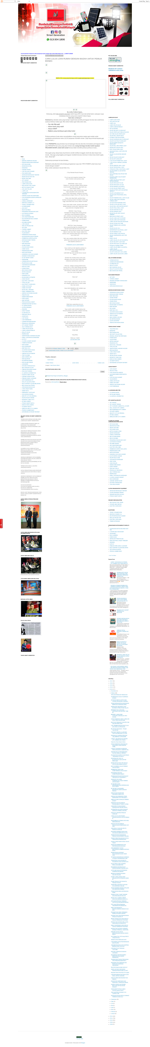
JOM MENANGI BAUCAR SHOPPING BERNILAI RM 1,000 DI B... (120, 945)
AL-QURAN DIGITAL (27, 305)
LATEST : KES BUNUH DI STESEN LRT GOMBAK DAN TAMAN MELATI (119, 562)
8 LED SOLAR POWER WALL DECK (118, 160)
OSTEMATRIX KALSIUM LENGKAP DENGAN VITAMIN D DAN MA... (119, 810)
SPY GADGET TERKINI (27, 325)
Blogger (83, 1042)
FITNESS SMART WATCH (28, 403)
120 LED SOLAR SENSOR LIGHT (118, 202)
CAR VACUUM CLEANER (28, 171)
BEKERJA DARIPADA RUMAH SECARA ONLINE (118, 874)
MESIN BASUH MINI (27, 166)
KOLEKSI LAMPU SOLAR (28, 374)
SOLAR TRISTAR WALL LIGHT (117, 167)
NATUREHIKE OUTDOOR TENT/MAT (31, 412)
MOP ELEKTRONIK (26, 252)
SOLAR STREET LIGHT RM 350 (117, 233)
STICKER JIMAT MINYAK (116, 504)
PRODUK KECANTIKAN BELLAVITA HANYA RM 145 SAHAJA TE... (119, 922)
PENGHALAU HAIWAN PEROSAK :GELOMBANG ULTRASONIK (119, 736)
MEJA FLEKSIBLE (26, 209)
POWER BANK (25, 220)
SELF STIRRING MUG (27, 327)
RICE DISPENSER (26, 346)
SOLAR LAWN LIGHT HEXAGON (117, 219)
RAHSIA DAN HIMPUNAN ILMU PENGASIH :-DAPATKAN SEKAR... (120, 982)
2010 (111, 1020)
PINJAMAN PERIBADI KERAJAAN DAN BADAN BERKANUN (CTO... (119, 832)
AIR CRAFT (25, 208)
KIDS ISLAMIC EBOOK (27, 362)
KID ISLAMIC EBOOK (115, 394)
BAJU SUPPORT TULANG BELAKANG (31, 383)
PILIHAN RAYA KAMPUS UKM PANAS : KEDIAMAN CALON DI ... (120, 756)
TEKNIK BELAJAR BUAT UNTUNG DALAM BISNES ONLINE (119, 885)
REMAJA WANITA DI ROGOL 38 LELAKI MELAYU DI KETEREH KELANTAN (122, 643)
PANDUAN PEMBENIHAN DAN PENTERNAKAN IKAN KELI (118, 845)
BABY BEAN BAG (26, 243)
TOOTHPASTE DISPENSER (28, 264)
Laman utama (75, 362)
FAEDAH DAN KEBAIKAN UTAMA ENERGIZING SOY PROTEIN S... (119, 797)
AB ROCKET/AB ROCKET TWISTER (30, 175)
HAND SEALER (26, 279)
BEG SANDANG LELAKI (28, 367)
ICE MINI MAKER (26, 206)
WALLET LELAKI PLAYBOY (28, 381)
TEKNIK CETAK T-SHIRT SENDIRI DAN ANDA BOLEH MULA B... (119, 895)
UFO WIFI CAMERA (114, 411)
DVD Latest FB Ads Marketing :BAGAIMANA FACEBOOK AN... (119, 905)
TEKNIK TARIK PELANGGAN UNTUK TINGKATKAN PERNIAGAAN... (120, 839)
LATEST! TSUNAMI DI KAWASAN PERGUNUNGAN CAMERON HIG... (120, 749)
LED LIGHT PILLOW (27, 189)
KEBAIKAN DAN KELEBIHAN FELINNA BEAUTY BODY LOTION (119, 803)
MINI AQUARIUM (26, 358)
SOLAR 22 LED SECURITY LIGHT (118, 204)
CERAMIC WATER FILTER (28, 376)
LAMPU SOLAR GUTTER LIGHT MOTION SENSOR (117, 180)
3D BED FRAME (26, 245)
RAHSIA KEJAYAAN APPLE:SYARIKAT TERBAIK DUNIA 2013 (120, 996)
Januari (113, 1013)
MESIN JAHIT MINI (26, 178)
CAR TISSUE (25, 318)
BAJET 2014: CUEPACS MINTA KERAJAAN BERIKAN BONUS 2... (119, 898)
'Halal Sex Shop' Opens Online (118, 742)
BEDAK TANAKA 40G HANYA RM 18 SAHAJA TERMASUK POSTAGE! (119, 919)
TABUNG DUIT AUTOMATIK (28, 353)
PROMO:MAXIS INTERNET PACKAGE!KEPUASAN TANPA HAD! (119, 854)
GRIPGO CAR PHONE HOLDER (29, 293)
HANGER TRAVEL (26, 169)
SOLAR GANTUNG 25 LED (116, 209)
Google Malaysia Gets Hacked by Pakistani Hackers (119, 882)
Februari (113, 1011)
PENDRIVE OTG (26, 275)
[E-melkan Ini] (71, 348)
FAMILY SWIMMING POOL (28, 291)
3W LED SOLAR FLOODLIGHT (117, 157)
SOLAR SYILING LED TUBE (116, 223)
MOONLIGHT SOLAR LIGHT (116, 147)
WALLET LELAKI (26, 332)
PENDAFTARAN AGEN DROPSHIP (30, 162)
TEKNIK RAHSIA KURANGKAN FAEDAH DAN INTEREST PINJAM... (120, 835)
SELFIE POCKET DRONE (28, 397)
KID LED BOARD (114, 128)
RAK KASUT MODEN (27, 371)
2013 (111, 689)
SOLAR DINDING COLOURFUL (117, 186)
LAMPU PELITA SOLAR (27, 328)
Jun (112, 1003)
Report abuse (63, 382)
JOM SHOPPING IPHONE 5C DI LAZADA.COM (118, 993)
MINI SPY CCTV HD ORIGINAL (29, 396)
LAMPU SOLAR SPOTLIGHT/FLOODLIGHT (116, 249)
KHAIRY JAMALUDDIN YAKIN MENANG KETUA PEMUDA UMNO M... (120, 878)
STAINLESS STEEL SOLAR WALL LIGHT (119, 169)
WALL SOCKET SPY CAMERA (117, 407)
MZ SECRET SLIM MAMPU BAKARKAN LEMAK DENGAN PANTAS (119, 790)
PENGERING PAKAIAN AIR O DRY (30, 211)
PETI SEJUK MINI (26, 164)
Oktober (113, 693)
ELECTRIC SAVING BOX (115, 506)
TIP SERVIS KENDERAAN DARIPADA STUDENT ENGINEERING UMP (120, 858)
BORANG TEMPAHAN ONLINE (29, 160)
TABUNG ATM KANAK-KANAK (29, 369)
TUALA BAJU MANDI (27, 351)
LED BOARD (25, 364)
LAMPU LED (25, 191)
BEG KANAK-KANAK (115, 303)
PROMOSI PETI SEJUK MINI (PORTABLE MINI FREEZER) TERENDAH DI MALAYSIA (122, 574)
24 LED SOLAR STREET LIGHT (117, 188)
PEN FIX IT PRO (26, 266)
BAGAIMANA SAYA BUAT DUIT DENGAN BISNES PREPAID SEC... (120, 867)
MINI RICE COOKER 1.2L (116, 514)
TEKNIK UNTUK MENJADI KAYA (118, 939)
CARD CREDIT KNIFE (27, 389)
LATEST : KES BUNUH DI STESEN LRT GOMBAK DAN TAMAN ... (119, 739)
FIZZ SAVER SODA (26, 173)
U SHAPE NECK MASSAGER (117, 531)
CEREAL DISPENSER (27, 201)
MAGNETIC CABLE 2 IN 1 (28, 399)
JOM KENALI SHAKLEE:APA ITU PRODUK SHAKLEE (118, 829)
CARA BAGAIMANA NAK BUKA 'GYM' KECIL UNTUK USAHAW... (120, 975)
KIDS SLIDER (25, 344)
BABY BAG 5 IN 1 (26, 348)
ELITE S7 (24, 339)
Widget (114, 555)
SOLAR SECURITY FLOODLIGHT (118, 130)
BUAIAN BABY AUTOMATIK (28, 277)
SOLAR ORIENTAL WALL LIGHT (117, 165)
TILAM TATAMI (25, 241)
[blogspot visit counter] (79, 1037)
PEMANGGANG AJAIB (27, 250)
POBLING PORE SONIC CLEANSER (118, 546)
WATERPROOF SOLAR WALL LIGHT (118, 230)
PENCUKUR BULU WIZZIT (28, 302)
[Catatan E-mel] (68, 348)
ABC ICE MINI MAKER (115, 436)
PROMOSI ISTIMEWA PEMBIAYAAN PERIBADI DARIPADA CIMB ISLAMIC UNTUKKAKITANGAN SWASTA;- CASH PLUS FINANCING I (119, 587)
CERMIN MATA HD (114, 260)
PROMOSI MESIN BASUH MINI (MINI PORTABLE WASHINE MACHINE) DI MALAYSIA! (123, 620)
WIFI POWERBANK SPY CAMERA (118, 409)
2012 (111, 1016)
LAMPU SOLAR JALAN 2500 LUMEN (118, 253)
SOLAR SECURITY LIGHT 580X (117, 241)
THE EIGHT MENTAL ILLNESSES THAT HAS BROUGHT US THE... (119, 733)
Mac (112, 1009)
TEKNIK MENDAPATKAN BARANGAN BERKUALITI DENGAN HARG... (120, 704)
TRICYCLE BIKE (26, 355)
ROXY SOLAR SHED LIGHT (116, 149)
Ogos (112, 1001)
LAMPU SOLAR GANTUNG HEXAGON (119, 221)
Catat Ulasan (50, 359)
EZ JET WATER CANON (27, 257)
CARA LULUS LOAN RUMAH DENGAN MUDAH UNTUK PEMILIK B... (120, 817)
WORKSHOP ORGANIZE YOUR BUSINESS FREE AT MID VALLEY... (120, 707)
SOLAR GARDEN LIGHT (115, 211)
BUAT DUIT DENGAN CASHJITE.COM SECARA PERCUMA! (120, 723)
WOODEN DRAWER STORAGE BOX (118, 280)
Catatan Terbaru (49, 362)
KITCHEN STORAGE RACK (28, 365)
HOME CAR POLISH (27, 286)
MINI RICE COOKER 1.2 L (28, 202)
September (114, 999)
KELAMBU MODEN (26, 222)
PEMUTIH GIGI (25, 295)
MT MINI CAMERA (26, 401)
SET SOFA (24, 227)
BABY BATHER (25, 300)
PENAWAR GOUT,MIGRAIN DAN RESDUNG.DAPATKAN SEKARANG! (119, 964)
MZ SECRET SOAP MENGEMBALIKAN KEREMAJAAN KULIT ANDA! (120, 785)
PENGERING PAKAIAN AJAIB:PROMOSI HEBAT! (117, 773)
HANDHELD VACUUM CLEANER (30, 254)
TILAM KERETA (25, 233)
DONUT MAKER (26, 311)
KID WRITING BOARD (27, 360)
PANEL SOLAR (113, 238)
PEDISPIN (24, 309)
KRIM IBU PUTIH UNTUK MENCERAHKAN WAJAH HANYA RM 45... (119, 933)
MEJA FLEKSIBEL (114, 438)
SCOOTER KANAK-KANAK (28, 350)
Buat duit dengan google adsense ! (119, 967)
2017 (111, 681)
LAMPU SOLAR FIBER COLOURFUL (118, 247)
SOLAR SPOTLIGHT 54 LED (116, 183)
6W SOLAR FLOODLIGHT (116, 159)
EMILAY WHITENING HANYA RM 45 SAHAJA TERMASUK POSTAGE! (119, 926)
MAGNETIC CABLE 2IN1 (115, 357)
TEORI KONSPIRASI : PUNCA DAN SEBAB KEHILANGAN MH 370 (122, 600)
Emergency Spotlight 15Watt (116, 245)
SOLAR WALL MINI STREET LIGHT (118, 145)
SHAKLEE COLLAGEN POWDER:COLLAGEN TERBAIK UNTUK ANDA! (119, 781)
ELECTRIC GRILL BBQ (115, 447)
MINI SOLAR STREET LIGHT (116, 216)
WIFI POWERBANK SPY (28, 380)
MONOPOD (25, 168)
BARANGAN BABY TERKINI (28, 240)
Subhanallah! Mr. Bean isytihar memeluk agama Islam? (118, 989)
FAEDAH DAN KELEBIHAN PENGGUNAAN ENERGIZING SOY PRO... (120, 825)
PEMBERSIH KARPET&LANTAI (29, 238)
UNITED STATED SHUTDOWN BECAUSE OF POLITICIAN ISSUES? (118, 986)
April (112, 1007)
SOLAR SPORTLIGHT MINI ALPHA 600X (119, 132)
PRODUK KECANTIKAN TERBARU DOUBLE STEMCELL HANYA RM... (120, 929)
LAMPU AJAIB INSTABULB (28, 330)
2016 (111, 683)
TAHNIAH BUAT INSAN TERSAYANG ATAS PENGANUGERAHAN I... (119, 960)
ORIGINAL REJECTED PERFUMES (30, 195)
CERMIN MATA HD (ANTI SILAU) (30, 261)
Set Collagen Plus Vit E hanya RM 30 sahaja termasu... (120, 937)
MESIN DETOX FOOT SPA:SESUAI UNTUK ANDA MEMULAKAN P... (119, 763)
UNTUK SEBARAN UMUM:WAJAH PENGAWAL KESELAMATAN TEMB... (119, 745)
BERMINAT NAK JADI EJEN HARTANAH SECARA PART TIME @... (119, 711)
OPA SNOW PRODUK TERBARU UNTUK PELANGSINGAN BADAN (119, 901)
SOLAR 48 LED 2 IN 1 (115, 228)
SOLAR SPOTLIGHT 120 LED (117, 184)
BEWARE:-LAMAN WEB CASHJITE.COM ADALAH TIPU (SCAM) (119, 716)
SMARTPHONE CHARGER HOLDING (31, 335)
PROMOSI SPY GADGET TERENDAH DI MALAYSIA (123, 611)
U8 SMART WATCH (26, 406)
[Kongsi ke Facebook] (76, 348)
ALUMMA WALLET (114, 263)
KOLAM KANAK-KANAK (27, 247)
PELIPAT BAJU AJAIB (27, 263)
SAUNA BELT (25, 199)
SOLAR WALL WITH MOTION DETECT (119, 206)
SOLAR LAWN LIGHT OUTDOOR (117, 218)
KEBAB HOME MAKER (27, 296)
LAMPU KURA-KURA (27, 183)
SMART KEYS (25, 390)
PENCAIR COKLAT (26, 314)
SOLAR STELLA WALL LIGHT (117, 208)
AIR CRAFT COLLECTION (116, 334)
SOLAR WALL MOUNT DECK (117, 135)
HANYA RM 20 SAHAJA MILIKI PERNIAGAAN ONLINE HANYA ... (119, 807)
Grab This (111, 555)
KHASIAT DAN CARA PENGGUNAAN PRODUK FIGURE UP (120, 916)
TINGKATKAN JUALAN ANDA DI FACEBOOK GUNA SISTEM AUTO (119, 861)
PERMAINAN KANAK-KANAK (29, 234)
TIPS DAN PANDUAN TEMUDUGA (119, 694)
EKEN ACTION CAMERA (28, 405)
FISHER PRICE (25, 268)
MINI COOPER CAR (27, 357)
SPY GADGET (25, 180)
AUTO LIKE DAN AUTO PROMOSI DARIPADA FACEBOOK (119, 871)
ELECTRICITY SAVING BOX (28, 284)
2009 (111, 1022)
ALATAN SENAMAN (26, 307)
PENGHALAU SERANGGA (28, 323)
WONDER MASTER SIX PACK (29, 303)
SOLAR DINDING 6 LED (115, 231)
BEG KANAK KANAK (27, 270)
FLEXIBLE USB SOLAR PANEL (117, 137)
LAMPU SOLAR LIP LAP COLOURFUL (119, 240)
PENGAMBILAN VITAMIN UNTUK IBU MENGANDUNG (120, 821)
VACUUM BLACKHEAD (27, 394)
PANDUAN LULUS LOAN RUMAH (75, 244)
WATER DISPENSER (115, 433)
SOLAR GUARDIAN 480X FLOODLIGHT (119, 139)
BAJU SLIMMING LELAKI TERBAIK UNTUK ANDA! (119, 767)
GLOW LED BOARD (114, 320)
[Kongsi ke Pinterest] (78, 348)
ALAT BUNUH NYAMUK (27, 213)
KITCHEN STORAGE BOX (116, 482)
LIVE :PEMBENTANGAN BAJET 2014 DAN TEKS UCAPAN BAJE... (120, 726)
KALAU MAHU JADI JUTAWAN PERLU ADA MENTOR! (118, 864)
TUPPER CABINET (26, 229)
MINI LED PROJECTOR (27, 225)
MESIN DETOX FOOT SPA (28, 176)
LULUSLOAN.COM (75, 339)
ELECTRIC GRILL (26, 231)
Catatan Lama (101, 362)
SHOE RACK (25, 316)
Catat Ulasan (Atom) (55, 365)
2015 (111, 685)
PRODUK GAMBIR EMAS (28, 410)
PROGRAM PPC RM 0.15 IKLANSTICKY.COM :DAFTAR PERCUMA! (118, 760)
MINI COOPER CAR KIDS (116, 317)
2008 (111, 1024)
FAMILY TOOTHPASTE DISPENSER (30, 337)
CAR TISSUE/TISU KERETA (116, 372)
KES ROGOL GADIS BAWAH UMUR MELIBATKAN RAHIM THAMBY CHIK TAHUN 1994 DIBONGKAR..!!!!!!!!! (119, 668)
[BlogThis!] (73, 348)
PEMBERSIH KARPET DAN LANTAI (118, 449)
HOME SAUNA (25, 249)
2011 (111, 1018)
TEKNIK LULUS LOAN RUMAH (66, 350)
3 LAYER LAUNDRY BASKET (29, 341)
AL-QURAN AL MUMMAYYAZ (29, 373)
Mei (112, 1005)
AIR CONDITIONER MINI (28, 217)
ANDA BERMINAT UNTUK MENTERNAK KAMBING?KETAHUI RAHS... (120, 849)
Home (23, 159)
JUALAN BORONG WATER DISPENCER (31, 197)
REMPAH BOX (25, 334)
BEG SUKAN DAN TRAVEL (28, 385)
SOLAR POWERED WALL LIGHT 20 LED (119, 197)
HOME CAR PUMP (26, 287)
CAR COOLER (25, 224)
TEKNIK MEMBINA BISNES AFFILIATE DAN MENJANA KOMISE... (120, 888)
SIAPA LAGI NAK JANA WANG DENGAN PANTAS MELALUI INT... (119, 970)
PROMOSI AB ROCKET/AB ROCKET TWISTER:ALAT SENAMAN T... (119, 777)
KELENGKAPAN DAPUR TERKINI (30, 236)
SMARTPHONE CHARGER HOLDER (118, 348)
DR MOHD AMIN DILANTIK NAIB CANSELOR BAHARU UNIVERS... (120, 700)
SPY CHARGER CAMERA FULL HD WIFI (119, 406)
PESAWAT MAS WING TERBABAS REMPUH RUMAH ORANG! (119, 913)
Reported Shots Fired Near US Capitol (120, 972)
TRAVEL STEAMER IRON (28, 204)
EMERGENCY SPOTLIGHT (28, 392)
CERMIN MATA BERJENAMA (29, 321)
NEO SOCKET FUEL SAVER (29, 185)
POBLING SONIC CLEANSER (29, 378)
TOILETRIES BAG (114, 329)
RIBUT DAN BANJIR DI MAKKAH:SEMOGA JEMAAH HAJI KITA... (119, 909)
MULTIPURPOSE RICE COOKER (30, 218)
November (113, 691)
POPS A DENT (25, 298)
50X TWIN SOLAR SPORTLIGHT (117, 134)
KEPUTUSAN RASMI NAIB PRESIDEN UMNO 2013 (117, 793)
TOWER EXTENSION (27, 342)
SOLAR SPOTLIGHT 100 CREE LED (118, 243)
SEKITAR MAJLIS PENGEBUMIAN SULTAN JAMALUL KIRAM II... (119, 752)
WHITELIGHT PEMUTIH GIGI (116, 538)
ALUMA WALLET (26, 312)
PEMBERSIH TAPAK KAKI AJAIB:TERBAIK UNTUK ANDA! (119, 770)
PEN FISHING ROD (26, 182)
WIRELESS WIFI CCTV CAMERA (30, 408)
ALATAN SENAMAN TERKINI (116, 492)
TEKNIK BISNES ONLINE (54, 350)
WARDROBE (25, 259)
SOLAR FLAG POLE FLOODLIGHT (118, 141)
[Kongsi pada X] (74, 348)
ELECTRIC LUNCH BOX (28, 280)
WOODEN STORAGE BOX (28, 256)
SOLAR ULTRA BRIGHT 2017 (117, 193)
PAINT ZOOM (25, 273)
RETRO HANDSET (26, 272)
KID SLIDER (113, 308)
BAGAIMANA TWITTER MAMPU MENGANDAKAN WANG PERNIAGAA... (118, 956)
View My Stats (79, 1038)
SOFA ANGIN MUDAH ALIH (28, 387)
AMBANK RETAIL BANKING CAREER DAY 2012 (123, 631)
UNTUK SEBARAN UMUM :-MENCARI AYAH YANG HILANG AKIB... (120, 719)
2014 (111, 687)
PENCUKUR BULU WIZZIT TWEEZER (119, 540)
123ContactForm (55, 382)
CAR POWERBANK (26, 319)
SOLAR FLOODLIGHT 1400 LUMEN (118, 252)
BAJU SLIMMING (26, 215)
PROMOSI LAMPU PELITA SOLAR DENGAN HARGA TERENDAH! (123, 656)
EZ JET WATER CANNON (116, 456)
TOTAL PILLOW (25, 282)
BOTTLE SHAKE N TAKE (28, 187)
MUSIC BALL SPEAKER (28, 289)
